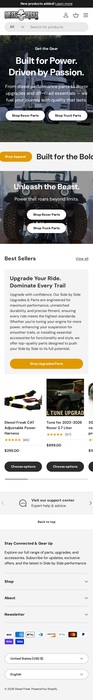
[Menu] (86, 15)
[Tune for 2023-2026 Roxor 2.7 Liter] (65, 397)
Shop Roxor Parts (25, 115)
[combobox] (46, 27)
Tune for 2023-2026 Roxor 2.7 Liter (64, 425)
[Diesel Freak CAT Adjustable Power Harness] (23, 397)
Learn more (63, 4)
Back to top (47, 522)
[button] (76, 15)
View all (82, 258)
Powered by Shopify (44, 689)
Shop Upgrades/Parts (46, 364)
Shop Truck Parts (68, 115)
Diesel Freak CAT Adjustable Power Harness (20, 428)
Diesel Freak (22, 689)
